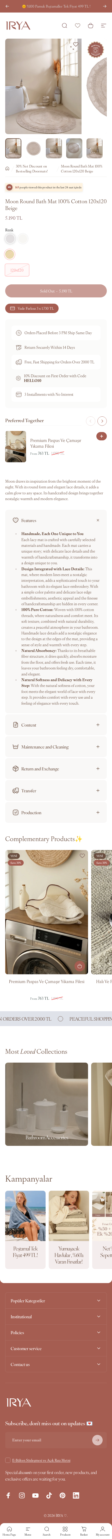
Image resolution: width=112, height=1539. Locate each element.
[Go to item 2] (34, 148)
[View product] (79, 966)
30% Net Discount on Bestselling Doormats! (32, 168)
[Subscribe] (97, 1440)
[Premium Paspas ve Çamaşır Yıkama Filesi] (46, 912)
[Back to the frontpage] (7, 168)
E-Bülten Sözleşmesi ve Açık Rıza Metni (41, 1460)
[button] (10, 239)
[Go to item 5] (94, 148)
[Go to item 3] (54, 148)
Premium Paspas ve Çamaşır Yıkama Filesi (46, 981)
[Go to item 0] (13, 148)
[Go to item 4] (74, 148)
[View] (101, 436)
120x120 (17, 270)
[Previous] (7, 6)
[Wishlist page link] (77, 25)
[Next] (104, 6)
